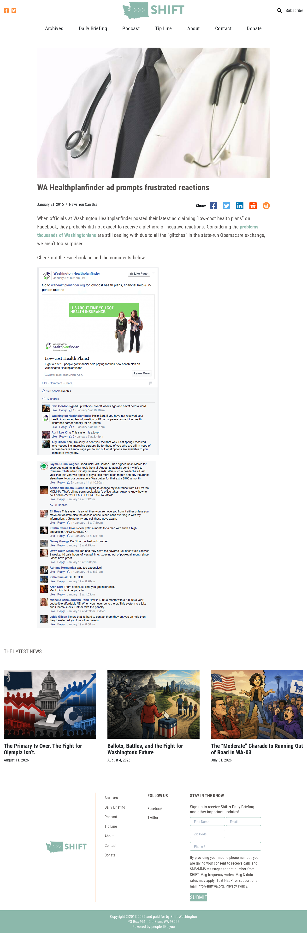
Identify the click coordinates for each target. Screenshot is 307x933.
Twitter (153, 817)
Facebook (155, 808)
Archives (54, 28)
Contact (223, 28)
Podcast (131, 28)
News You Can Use (83, 204)
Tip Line (163, 28)
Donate (254, 28)
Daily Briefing (93, 28)
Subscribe (294, 10)
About (193, 28)
